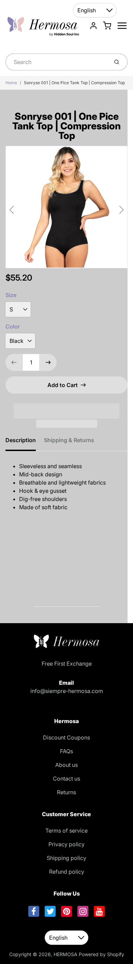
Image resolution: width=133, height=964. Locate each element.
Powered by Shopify (101, 954)
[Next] (121, 209)
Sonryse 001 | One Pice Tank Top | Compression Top (74, 82)
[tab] (24, 442)
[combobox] (56, 61)
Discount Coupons (66, 737)
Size (10, 295)
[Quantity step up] (48, 362)
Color (12, 326)
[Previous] (11, 209)
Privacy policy (66, 844)
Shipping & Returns (69, 440)
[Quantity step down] (14, 362)
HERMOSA (65, 954)
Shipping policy (66, 857)
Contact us (66, 778)
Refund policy (66, 871)
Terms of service (66, 830)
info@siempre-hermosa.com (66, 690)
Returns (66, 792)
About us (66, 764)
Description (20, 440)
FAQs (66, 751)
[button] (66, 406)
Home (11, 82)
